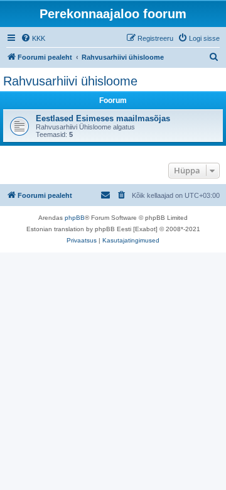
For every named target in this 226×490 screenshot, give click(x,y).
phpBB (75, 217)
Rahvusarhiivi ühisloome (70, 81)
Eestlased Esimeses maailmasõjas (103, 118)
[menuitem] (33, 38)
